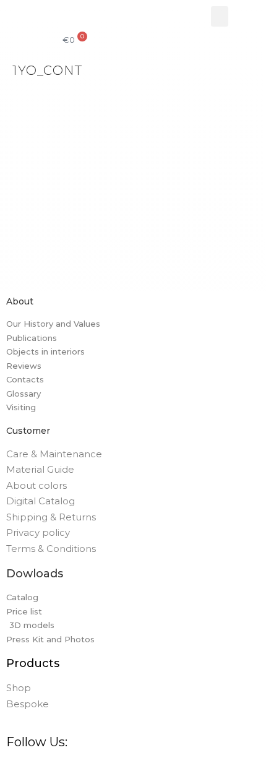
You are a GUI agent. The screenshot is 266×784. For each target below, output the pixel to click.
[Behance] (85, 769)
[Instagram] (38, 769)
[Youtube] (132, 769)
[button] (219, 16)
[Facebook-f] (15, 769)
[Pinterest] (62, 769)
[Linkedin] (109, 769)
